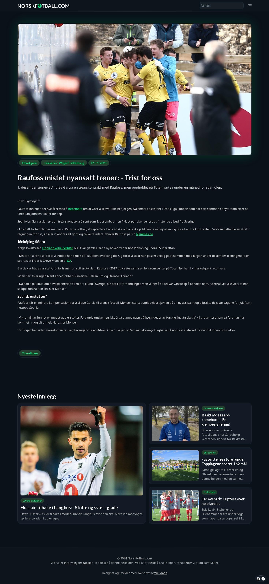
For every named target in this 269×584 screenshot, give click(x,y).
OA (69, 261)
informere (75, 209)
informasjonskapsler (78, 563)
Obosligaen (29, 163)
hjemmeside (144, 234)
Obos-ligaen (30, 353)
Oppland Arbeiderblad (57, 248)
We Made (160, 573)
